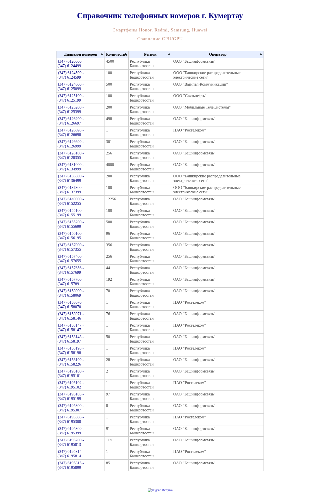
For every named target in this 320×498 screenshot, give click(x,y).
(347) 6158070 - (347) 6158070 (71, 304)
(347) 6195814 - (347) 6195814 (71, 453)
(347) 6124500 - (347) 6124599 (71, 75)
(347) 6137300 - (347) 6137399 (71, 189)
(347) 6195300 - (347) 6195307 (71, 407)
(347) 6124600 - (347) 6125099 (71, 86)
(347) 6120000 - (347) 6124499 (71, 63)
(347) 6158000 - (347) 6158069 (71, 293)
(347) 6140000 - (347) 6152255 (71, 201)
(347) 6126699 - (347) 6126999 (71, 143)
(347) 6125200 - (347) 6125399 (71, 109)
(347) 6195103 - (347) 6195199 (71, 396)
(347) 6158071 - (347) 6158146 (71, 316)
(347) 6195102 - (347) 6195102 (71, 384)
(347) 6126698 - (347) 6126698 (71, 132)
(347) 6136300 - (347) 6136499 (71, 178)
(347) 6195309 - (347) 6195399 (71, 430)
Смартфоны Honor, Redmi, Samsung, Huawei (160, 29)
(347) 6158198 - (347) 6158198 (71, 350)
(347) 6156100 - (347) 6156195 (71, 235)
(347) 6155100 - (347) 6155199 (71, 212)
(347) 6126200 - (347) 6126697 (71, 121)
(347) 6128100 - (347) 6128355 (71, 155)
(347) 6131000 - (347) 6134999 (71, 166)
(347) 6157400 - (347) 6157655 (71, 258)
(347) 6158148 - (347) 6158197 (71, 339)
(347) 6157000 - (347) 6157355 (71, 247)
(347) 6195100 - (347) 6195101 (71, 373)
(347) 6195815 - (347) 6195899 (71, 465)
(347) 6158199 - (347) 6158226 (71, 362)
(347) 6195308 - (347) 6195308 (71, 419)
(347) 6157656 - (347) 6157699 (71, 270)
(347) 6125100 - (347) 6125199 (71, 98)
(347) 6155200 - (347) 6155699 (71, 224)
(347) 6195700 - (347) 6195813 (71, 442)
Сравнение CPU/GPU (160, 38)
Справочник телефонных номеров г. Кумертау (160, 15)
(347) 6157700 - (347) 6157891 (71, 281)
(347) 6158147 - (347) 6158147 (71, 327)
